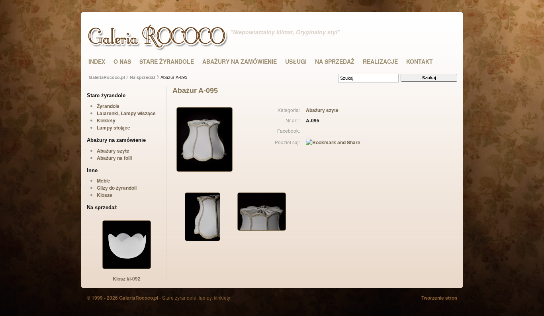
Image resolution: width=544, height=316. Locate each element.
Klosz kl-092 (127, 278)
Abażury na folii (114, 157)
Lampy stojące (113, 127)
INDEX (96, 61)
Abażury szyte (113, 150)
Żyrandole (108, 106)
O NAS (122, 61)
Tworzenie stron (439, 297)
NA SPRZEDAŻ (334, 61)
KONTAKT (419, 61)
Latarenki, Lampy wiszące (126, 113)
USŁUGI (296, 61)
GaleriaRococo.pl (107, 77)
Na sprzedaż (143, 77)
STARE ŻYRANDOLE (166, 61)
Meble (103, 180)
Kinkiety (106, 120)
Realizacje (380, 61)
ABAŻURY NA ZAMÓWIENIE (239, 61)
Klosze (104, 194)
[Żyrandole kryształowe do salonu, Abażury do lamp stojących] (159, 48)
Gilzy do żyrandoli (117, 187)
